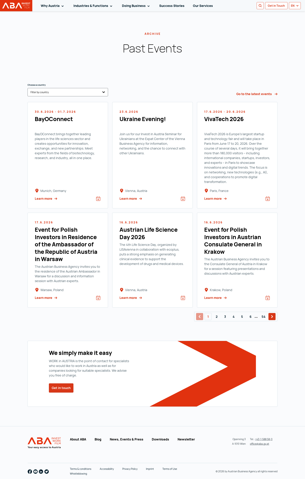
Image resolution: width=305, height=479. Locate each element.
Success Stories (171, 6)
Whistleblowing (78, 473)
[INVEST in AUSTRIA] (45, 443)
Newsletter (186, 439)
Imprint (150, 469)
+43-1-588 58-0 (264, 439)
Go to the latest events (254, 94)
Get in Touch (276, 6)
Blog (98, 439)
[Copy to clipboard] (163, 32)
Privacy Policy (129, 469)
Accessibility (107, 469)
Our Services (203, 6)
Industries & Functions (93, 6)
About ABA (78, 439)
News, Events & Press (126, 439)
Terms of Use (169, 469)
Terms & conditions (80, 469)
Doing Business (136, 6)
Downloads (160, 439)
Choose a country (37, 84)
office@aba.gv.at (259, 443)
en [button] (293, 6)
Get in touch (62, 388)
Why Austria (53, 6)
